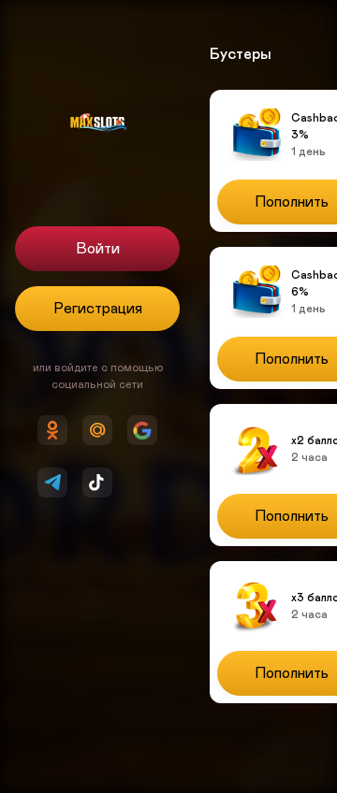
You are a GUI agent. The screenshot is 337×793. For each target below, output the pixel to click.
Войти (98, 248)
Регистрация (97, 308)
